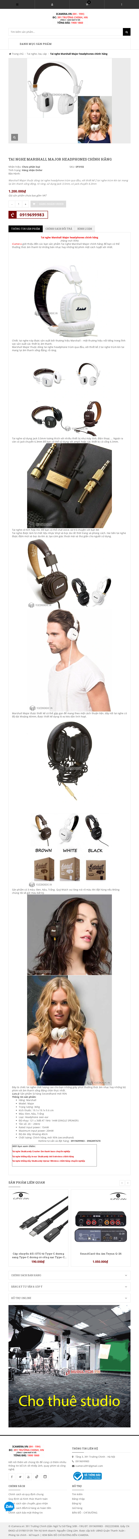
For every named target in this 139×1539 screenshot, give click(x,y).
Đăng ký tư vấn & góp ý (26, 1286)
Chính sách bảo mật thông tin (25, 1512)
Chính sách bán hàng (26, 1275)
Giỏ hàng (77, 1508)
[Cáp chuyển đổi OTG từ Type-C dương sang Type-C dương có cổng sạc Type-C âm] (38, 1219)
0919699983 (32, 214)
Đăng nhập (78, 1498)
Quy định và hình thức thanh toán (28, 1498)
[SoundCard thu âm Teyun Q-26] (101, 1219)
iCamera (17, 243)
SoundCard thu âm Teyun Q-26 (101, 1253)
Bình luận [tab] (84, 228)
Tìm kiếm (77, 1494)
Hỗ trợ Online (21, 1298)
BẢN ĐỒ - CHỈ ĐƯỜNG (84, 1512)
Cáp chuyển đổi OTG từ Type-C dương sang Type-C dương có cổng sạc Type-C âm (38, 1255)
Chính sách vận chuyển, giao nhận (28, 1503)
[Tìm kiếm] (127, 32)
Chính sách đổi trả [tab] (58, 228)
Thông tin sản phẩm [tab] (25, 228)
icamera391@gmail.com (89, 1465)
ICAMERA (83, 1535)
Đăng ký (76, 1503)
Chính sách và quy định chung (26, 1494)
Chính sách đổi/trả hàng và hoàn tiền (29, 1508)
